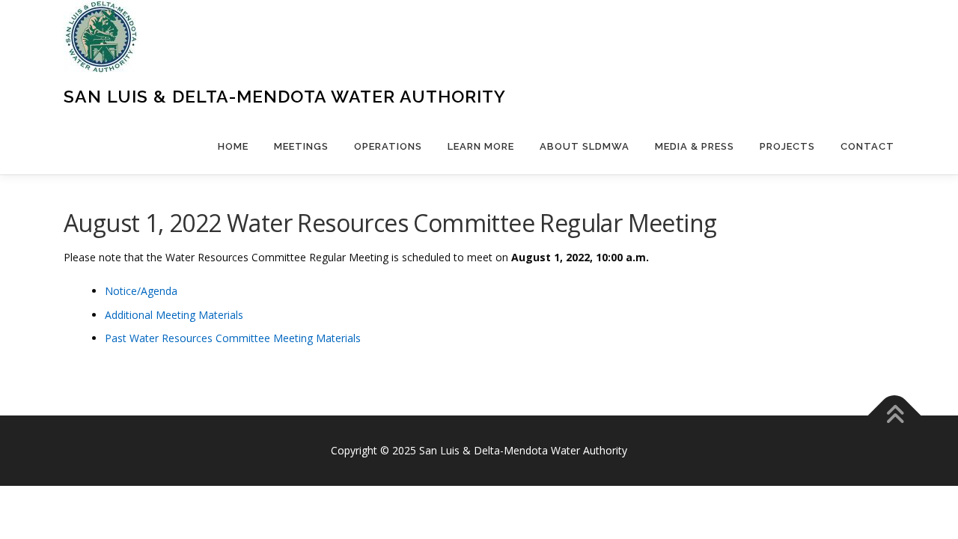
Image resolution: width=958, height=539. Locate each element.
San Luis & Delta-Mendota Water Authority (285, 96)
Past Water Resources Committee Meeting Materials (233, 338)
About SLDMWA (584, 146)
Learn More (481, 146)
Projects (787, 146)
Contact (867, 146)
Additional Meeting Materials (174, 315)
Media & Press (694, 146)
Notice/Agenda (141, 291)
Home (233, 146)
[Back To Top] (894, 415)
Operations (388, 146)
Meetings (301, 146)
